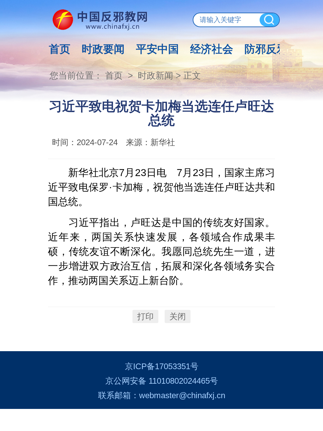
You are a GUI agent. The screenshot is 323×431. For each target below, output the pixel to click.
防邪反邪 (265, 49)
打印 (145, 316)
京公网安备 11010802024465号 (161, 381)
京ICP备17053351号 (161, 366)
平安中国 (157, 49)
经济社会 (211, 49)
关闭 (177, 316)
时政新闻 (155, 75)
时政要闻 (103, 49)
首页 (59, 49)
